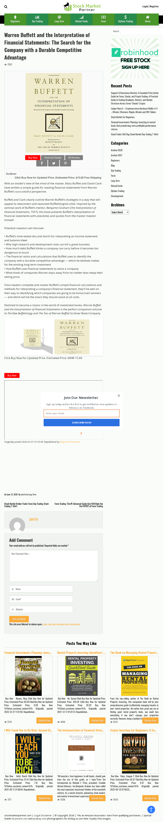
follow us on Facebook (81, 407)
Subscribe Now (81, 422)
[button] (81, 397)
